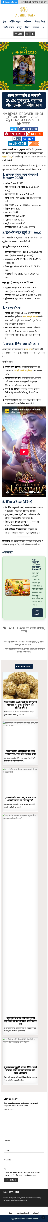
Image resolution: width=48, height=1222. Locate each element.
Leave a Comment (26, 120)
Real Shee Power (24, 15)
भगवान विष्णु (6, 156)
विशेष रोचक (9, 27)
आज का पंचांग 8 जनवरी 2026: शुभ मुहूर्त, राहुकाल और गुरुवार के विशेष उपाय (24, 100)
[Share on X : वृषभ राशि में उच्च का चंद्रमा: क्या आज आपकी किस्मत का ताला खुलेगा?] (14, 793)
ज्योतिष (26, 123)
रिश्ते (27, 27)
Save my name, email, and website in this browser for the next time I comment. (22, 1173)
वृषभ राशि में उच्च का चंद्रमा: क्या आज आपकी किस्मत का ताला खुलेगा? (20, 799)
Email (7, 1150)
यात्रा (19, 27)
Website (7, 1160)
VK (19, 139)
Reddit (37, 134)
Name (7, 1141)
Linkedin (19, 143)
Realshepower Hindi (25, 113)
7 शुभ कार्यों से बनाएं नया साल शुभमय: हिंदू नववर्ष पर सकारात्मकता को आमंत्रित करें (20, 1021)
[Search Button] (27, 34)
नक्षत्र (40, 628)
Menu (20, 34)
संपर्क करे (36, 1213)
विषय (10, 1213)
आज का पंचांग (28, 628)
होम (4, 21)
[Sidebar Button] (32, 34)
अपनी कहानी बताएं (23, 1213)
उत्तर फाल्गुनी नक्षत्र (30, 316)
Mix (36, 143)
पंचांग (24, 631)
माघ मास (28, 349)
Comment (8, 1110)
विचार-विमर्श (40, 21)
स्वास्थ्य (36, 27)
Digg (31, 139)
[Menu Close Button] (43, 27)
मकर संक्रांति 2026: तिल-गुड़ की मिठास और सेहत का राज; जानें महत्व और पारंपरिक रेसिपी (20, 704)
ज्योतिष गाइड (15, 21)
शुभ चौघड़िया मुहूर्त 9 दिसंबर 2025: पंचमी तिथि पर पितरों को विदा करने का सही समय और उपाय (20, 1070)
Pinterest (17, 134)
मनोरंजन (27, 21)
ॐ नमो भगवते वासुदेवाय (23, 370)
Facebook (29, 129)
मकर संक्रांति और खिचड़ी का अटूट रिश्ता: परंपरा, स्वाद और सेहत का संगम (20, 752)
